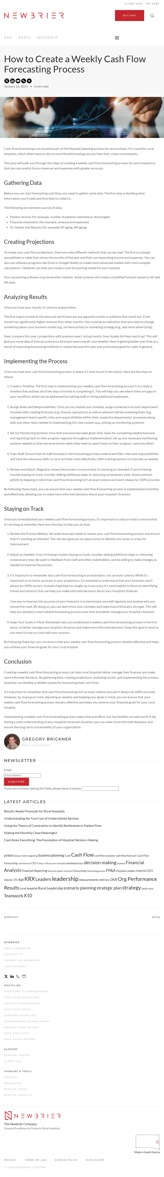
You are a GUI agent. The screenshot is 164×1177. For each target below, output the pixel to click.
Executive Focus (17, 1009)
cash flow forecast (126, 855)
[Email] (18, 80)
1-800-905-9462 (15, 966)
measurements (89, 879)
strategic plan (109, 887)
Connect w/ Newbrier (22, 960)
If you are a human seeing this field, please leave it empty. (43, 788)
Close (40, 863)
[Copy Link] (23, 80)
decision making (100, 862)
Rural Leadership (50, 888)
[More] (29, 80)
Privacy (10, 1160)
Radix (24, 37)
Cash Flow (82, 855)
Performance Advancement (27, 1021)
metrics (104, 879)
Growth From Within (21, 1027)
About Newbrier (17, 948)
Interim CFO (11, 879)
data (81, 863)
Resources (13, 1083)
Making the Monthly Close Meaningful (30, 833)
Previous (12, 917)
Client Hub (133, 3)
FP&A (111, 870)
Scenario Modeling (20, 1015)
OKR (113, 879)
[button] (152, 16)
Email (8, 770)
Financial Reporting (34, 870)
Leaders (43, 879)
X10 (28, 895)
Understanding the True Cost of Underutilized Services (41, 818)
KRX (8, 37)
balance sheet (20, 855)
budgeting (32, 855)
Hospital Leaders (126, 870)
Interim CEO (144, 870)
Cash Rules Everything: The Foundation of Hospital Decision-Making (51, 840)
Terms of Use (36, 1160)
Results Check (16, 1089)
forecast (68, 871)
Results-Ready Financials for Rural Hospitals (34, 811)
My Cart (152, 3)
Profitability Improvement (26, 991)
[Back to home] (34, 16)
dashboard (72, 863)
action (8, 855)
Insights (11, 1077)
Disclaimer (95, 1160)
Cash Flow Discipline (21, 997)
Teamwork (13, 895)
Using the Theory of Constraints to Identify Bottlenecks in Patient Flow (52, 825)
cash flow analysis (104, 855)
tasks (145, 888)
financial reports (55, 871)
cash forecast (24, 863)
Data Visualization (19, 1039)
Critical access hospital (55, 863)
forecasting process (96, 871)
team (150, 888)
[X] (6, 80)
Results (11, 887)
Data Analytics (16, 1033)
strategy (131, 887)
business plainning (51, 855)
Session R (47, 37)
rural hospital (28, 888)
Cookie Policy (66, 1160)
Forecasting (79, 870)
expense (121, 863)
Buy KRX (129, 15)
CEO (34, 863)
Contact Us (13, 954)
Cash (68, 855)
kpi (21, 879)
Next (155, 917)
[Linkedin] (12, 80)
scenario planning (80, 887)
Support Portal (17, 1055)
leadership (65, 878)
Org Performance (137, 879)
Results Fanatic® (18, 1095)
